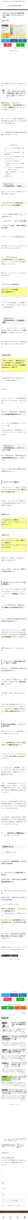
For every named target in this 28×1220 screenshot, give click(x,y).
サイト (3, 1194)
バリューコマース (8, 430)
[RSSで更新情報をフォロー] (20, 1008)
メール (3, 1188)
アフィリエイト (6, 955)
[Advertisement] (14, 66)
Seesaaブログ (7, 520)
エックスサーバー (10, 545)
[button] (25, 561)
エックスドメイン (10, 540)
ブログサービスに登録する (12, 161)
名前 (3, 1182)
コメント (4, 1164)
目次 (12, 145)
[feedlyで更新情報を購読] (7, 1008)
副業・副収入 (15, 955)
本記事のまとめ (8, 176)
